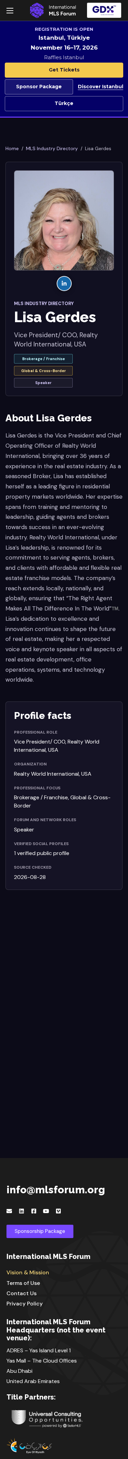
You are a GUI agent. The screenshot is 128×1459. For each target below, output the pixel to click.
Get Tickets (64, 70)
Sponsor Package (39, 86)
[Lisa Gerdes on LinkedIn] (64, 283)
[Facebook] (34, 1211)
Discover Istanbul (100, 86)
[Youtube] (46, 1211)
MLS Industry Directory (52, 148)
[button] (104, 10)
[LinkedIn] (21, 1211)
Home (12, 148)
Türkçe (64, 103)
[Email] (9, 1211)
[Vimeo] (58, 1211)
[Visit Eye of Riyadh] (64, 1446)
